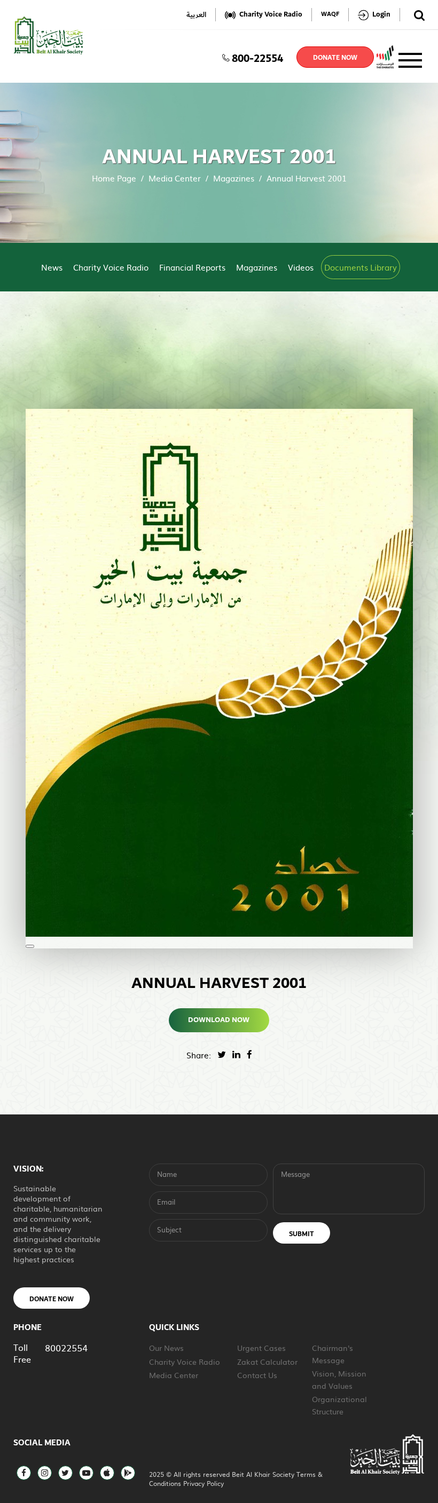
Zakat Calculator (267, 1361)
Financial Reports (192, 267)
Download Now (219, 1020)
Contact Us (257, 1375)
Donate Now (51, 1299)
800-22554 (257, 57)
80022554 (66, 1347)
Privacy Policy (203, 1483)
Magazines (233, 178)
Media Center (174, 178)
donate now (335, 58)
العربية (196, 14)
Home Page (114, 178)
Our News (166, 1347)
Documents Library (360, 267)
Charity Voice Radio (110, 267)
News (51, 267)
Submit (301, 1234)
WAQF (330, 14)
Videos (301, 267)
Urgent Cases (261, 1347)
